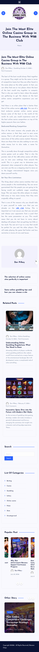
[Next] (21, 583)
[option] (19, 556)
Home (19, 45)
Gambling (17, 68)
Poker (9, 506)
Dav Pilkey (8, 68)
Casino (9, 486)
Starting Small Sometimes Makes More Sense (19, 622)
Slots (8, 511)
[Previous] (17, 583)
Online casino (11, 501)
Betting (9, 481)
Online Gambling (23, 336)
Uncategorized (12, 516)
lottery (9, 496)
